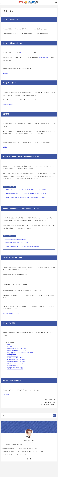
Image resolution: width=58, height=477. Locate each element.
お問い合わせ (6, 394)
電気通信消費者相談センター (14, 365)
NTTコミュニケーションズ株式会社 (15, 363)
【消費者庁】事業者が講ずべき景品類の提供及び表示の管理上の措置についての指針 (25, 197)
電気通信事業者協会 (11, 354)
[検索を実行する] (54, 415)
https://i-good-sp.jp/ (43, 57)
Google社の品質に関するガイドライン (16, 357)
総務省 (8, 344)
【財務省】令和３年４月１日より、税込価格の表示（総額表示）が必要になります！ (25, 246)
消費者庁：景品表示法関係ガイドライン (16, 350)
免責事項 (5, 147)
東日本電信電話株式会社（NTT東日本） (16, 361)
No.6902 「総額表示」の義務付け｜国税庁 (15, 239)
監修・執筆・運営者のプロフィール (11, 313)
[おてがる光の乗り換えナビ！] (28, 2)
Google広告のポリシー (12, 356)
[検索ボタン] (56, 2)
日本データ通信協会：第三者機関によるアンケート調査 (20, 352)
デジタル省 (9, 346)
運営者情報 (5, 73)
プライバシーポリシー (8, 104)
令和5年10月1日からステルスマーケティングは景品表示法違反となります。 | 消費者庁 (25, 189)
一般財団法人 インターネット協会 (15, 369)
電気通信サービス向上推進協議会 (15, 367)
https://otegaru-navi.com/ (26, 52)
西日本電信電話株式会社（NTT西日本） (16, 359)
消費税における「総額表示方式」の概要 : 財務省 (16, 242)
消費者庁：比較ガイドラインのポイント (16, 348)
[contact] (30, 459)
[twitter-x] (28, 459)
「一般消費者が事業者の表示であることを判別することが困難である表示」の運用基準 (25, 193)
